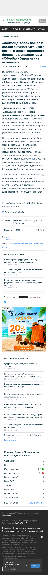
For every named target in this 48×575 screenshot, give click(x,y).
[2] (32, 159)
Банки (5, 29)
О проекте (6, 528)
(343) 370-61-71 (21, 523)
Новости (16, 29)
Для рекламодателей (34, 531)
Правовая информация (12, 531)
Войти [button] (42, 21)
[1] (25, 112)
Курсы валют (29, 29)
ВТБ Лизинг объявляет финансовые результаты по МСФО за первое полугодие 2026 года (23, 282)
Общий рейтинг (36, 503)
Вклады (41, 29)
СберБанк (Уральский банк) (21, 243)
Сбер (4, 247)
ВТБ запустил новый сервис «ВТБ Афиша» (23, 435)
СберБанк (6, 240)
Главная (5, 36)
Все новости (10, 440)
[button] (3, 21)
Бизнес (43, 67)
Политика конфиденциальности (27, 528)
